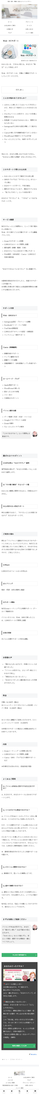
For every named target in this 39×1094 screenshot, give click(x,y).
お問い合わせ (29, 1085)
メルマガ (10, 1080)
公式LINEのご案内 (28, 1077)
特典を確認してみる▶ (19, 1046)
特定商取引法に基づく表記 (10, 1085)
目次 (17, 90)
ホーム (10, 1077)
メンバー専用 (19, 1088)
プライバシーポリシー (29, 1082)
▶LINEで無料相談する (19, 955)
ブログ (29, 1080)
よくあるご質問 (10, 1082)
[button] (35, 571)
